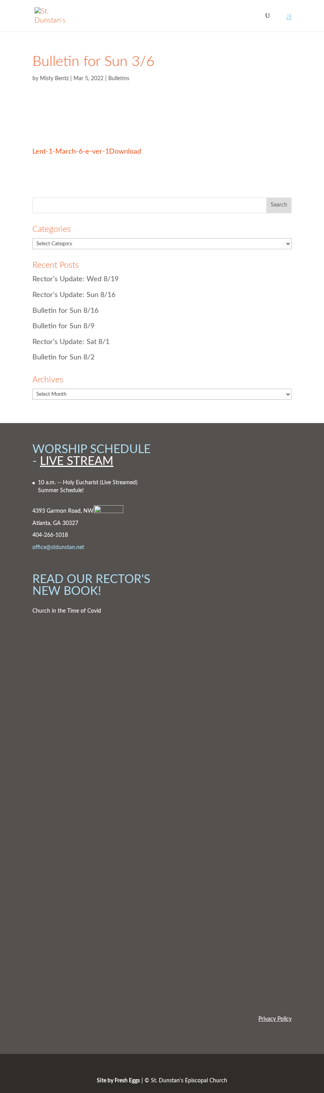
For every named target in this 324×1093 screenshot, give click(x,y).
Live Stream (76, 461)
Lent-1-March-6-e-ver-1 (70, 151)
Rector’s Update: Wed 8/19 (75, 279)
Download (125, 151)
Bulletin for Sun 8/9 (63, 326)
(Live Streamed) (119, 482)
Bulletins (118, 78)
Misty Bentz (54, 78)
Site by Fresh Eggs (118, 1081)
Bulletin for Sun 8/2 (63, 357)
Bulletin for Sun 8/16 (65, 310)
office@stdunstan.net (58, 547)
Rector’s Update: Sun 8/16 (73, 295)
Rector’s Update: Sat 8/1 (70, 342)
